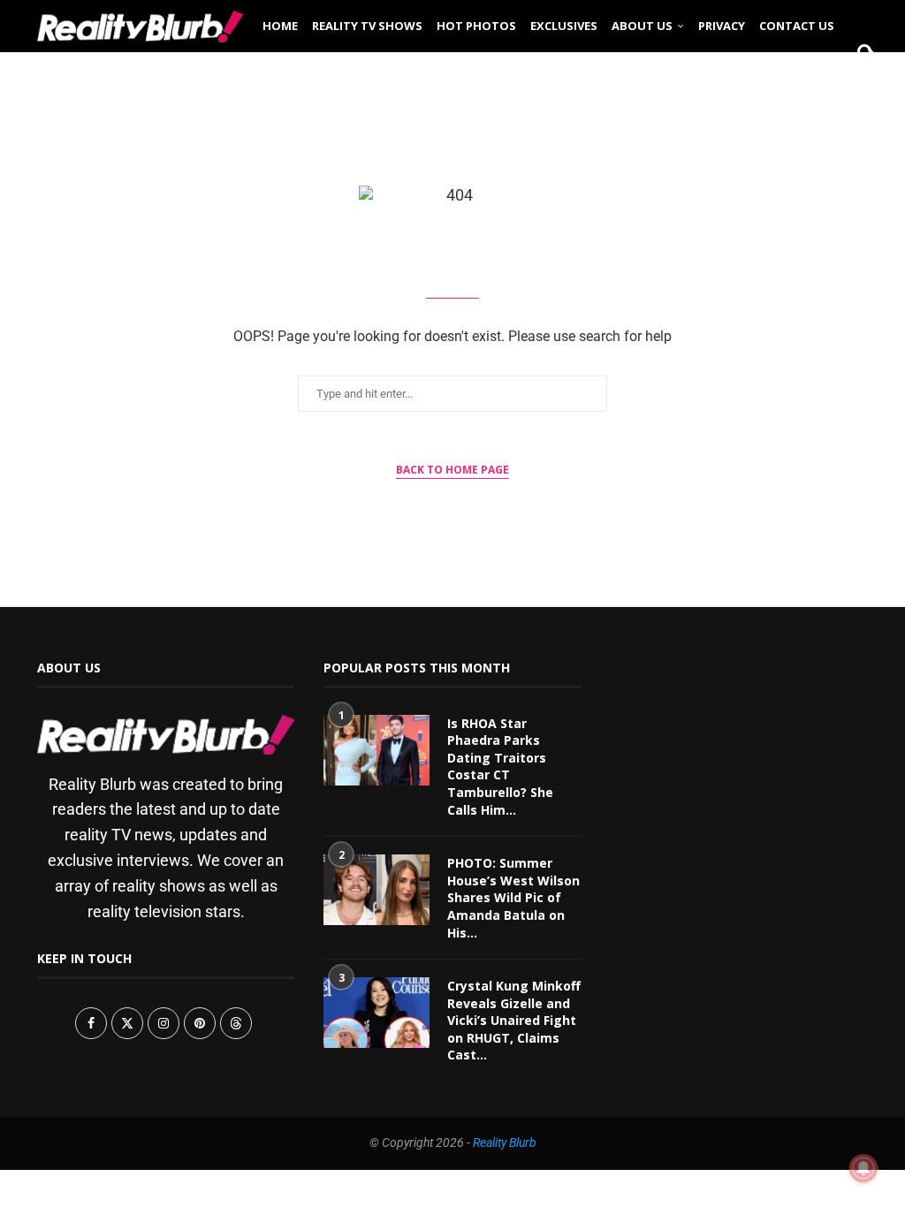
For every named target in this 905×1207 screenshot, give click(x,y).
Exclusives (563, 26)
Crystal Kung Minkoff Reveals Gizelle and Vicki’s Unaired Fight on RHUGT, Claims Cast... (514, 1020)
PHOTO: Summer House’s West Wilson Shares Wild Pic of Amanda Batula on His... (513, 897)
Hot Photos (476, 26)
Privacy (721, 26)
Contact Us (796, 26)
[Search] (859, 81)
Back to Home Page (452, 469)
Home (280, 26)
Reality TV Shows (367, 26)
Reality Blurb (504, 1142)
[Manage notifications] (863, 1168)
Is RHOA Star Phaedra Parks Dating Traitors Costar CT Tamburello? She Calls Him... (500, 766)
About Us (642, 26)
